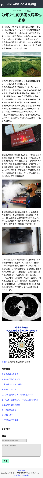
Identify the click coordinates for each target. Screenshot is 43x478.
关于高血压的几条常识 (11, 379)
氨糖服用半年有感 (9, 389)
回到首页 (21, 470)
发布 (5, 461)
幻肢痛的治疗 (7, 415)
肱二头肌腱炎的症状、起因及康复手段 (17, 394)
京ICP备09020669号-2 (21, 475)
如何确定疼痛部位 (9, 409)
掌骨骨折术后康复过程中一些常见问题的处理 (20, 399)
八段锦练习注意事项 (10, 420)
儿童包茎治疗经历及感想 (12, 384)
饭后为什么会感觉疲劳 (11, 404)
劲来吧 (4, 362)
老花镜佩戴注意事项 (10, 374)
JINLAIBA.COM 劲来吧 (21, 4)
